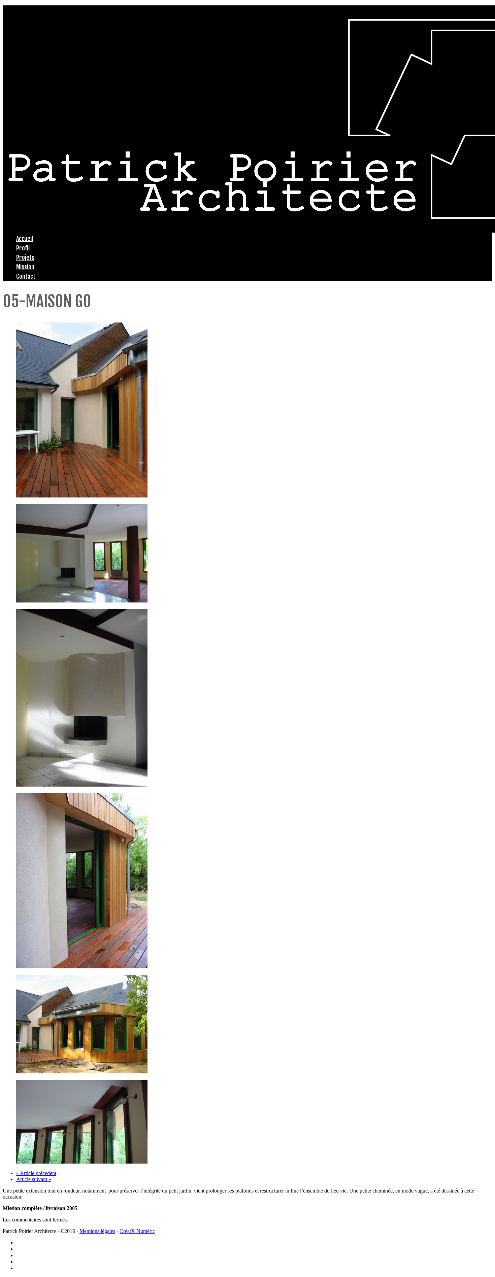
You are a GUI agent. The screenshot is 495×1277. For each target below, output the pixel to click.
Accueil (24, 238)
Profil (23, 248)
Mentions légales (97, 1231)
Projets (25, 257)
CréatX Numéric (137, 1231)
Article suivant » (33, 1179)
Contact (25, 276)
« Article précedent (36, 1173)
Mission (25, 267)
